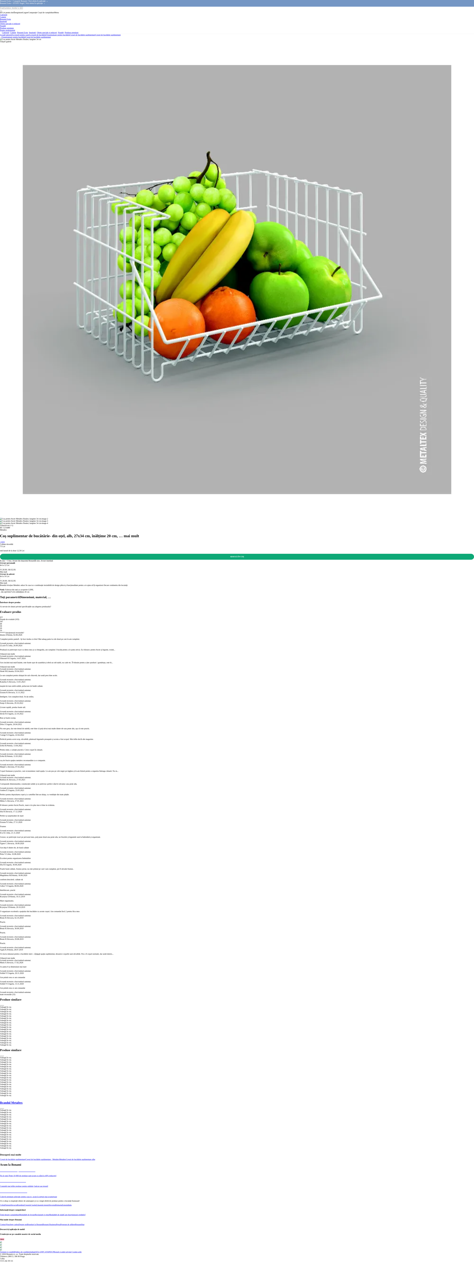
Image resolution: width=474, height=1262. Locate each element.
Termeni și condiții (7, 1252)
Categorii (8, 35)
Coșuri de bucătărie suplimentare (108, 35)
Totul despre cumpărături (9, 1215)
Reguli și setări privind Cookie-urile (68, 1252)
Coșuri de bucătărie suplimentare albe (80, 1159)
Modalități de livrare (27, 1215)
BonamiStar (79, 1224)
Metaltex (62, 1159)
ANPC (42, 1252)
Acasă (2, 35)
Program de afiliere (67, 1224)
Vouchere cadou (12, 1224)
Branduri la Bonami (35, 1224)
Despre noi (23, 1224)
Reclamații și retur (42, 1215)
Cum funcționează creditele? (75, 1215)
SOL (37, 1252)
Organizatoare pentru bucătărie (58, 35)
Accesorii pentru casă (20, 35)
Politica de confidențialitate (24, 1252)
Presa (58, 1224)
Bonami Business (49, 1224)
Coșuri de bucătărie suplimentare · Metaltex (42, 1159)
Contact (3, 1224)
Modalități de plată (56, 1215)
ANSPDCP (49, 1252)
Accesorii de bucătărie (37, 35)
